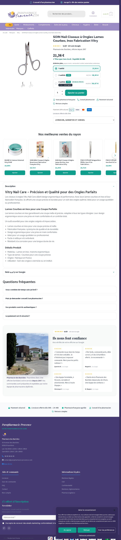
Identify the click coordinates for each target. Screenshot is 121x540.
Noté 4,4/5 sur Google (15, 272)
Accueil (5, 33)
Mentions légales (68, 478)
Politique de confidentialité (87, 535)
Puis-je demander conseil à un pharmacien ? (24, 298)
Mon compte (6, 493)
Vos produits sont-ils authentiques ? (21, 307)
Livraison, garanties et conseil (70, 120)
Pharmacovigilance (68, 493)
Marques (12, 33)
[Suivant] (115, 155)
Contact (5, 489)
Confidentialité (67, 485)
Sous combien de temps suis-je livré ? (21, 289)
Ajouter (14, 173)
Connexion (93, 16)
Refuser (87, 530)
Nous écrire (8, 464)
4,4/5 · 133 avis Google (72, 46)
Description (10, 186)
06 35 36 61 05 (9, 456)
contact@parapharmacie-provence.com (18, 460)
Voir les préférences (106, 530)
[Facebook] (4, 528)
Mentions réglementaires (71, 489)
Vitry (18, 33)
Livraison (5, 478)
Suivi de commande (9, 482)
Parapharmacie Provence (14, 538)
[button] (114, 510)
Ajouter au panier (76, 93)
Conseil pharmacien (87, 100)
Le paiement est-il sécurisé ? (18, 316)
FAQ (3, 485)
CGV (63, 482)
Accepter (67, 530)
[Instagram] (9, 528)
